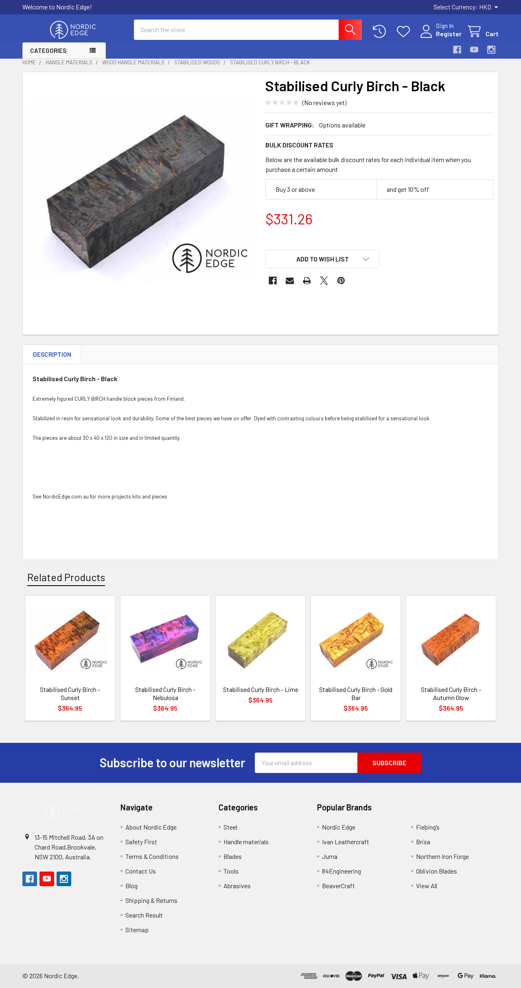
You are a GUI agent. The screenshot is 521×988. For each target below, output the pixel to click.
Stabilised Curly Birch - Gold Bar (355, 693)
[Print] (307, 280)
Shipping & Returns (151, 900)
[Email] (289, 280)
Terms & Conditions (152, 856)
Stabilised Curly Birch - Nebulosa (165, 693)
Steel (230, 827)
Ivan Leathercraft (345, 841)
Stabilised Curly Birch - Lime (260, 689)
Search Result (144, 915)
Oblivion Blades (436, 871)
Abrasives (237, 885)
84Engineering (341, 871)
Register (449, 33)
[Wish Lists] (405, 31)
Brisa (423, 841)
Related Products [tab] (66, 577)
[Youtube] (474, 49)
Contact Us (140, 871)
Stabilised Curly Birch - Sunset (70, 693)
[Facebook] (457, 49)
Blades (232, 856)
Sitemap (137, 929)
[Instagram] (491, 49)
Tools (231, 871)
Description (52, 354)
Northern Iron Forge (442, 856)
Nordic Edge (338, 827)
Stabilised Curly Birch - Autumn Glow (451, 693)
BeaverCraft (338, 885)
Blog (131, 885)
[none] (142, 191)
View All (426, 885)
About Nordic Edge (151, 827)
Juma (329, 856)
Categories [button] (48, 50)
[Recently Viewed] (381, 31)
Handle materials (246, 841)
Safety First (141, 841)
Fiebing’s (428, 827)
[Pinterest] (341, 280)
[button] (322, 259)
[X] (324, 280)
